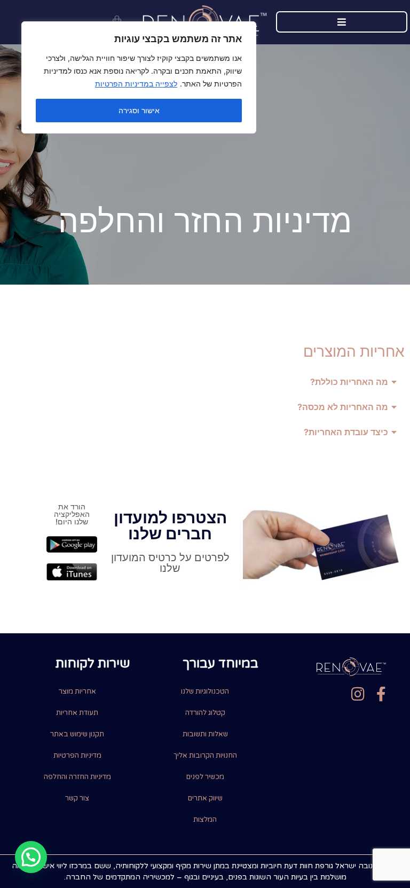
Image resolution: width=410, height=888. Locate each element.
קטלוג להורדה (205, 713)
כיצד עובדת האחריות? (346, 432)
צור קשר (77, 798)
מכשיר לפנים (205, 777)
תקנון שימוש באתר (77, 734)
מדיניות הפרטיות (77, 755)
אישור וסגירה (139, 110)
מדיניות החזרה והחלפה (77, 777)
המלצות (205, 819)
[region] (138, 77)
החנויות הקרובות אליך (205, 755)
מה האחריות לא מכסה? (342, 407)
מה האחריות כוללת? (349, 381)
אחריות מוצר (77, 691)
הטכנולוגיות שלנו (205, 691)
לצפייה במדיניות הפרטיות (136, 83)
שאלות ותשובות (205, 734)
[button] (205, 382)
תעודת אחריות (77, 713)
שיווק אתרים (205, 798)
